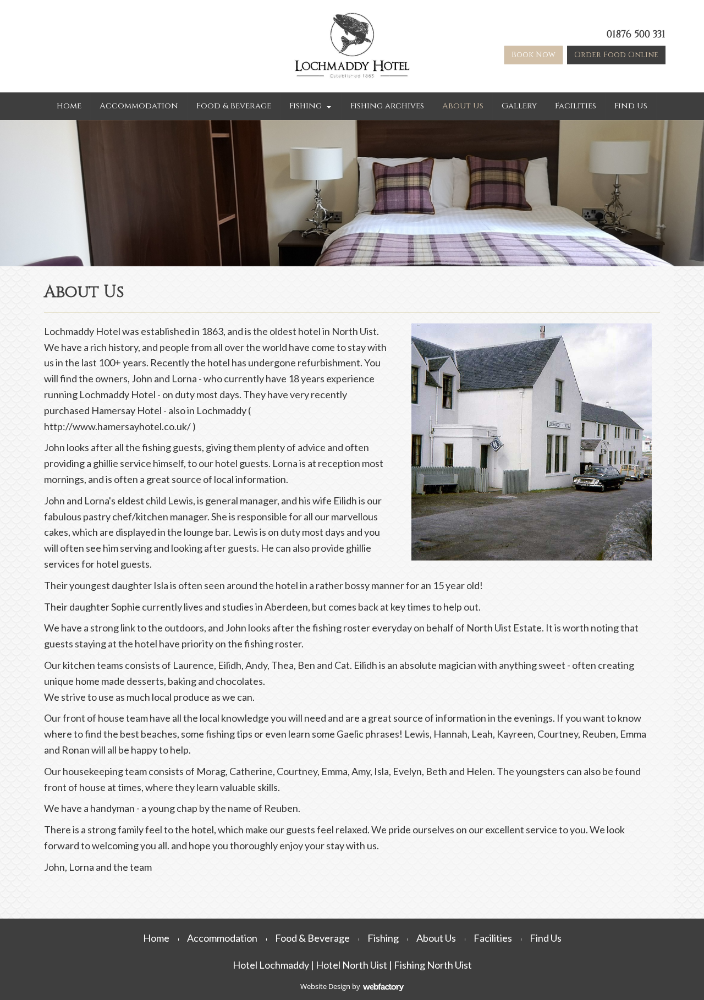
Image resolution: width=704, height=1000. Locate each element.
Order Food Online (616, 55)
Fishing (305, 106)
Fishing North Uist (433, 965)
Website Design (325, 986)
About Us (462, 106)
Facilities (575, 106)
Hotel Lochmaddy (271, 965)
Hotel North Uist (351, 965)
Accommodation (139, 106)
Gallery (519, 106)
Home (69, 106)
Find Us (630, 106)
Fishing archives (387, 106)
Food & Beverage (233, 106)
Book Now (534, 55)
